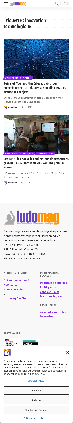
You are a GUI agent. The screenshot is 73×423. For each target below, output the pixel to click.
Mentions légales (51, 296)
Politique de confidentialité (36, 418)
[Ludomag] (18, 3)
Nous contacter (14, 289)
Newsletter (11, 284)
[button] (67, 352)
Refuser (36, 400)
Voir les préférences (36, 410)
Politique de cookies (53, 282)
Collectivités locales (18, 78)
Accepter (36, 390)
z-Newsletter (45, 153)
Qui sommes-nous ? (16, 280)
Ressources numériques (19, 153)
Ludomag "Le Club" (16, 298)
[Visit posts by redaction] (5, 107)
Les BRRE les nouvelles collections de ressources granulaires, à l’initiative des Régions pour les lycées (36, 163)
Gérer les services (35, 380)
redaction (12, 107)
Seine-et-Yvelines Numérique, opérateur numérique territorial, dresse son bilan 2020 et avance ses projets (35, 87)
